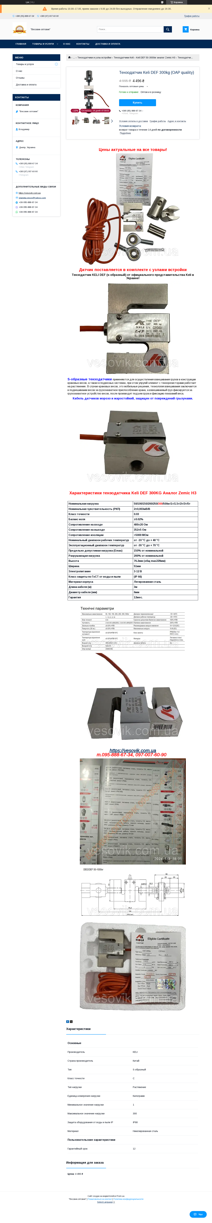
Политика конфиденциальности (128, 1199)
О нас (66, 44)
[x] (71, 1022)
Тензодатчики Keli (124, 57)
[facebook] (67, 1022)
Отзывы (20, 77)
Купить (137, 102)
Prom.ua (120, 1196)
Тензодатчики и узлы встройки (94, 57)
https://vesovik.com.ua (133, 750)
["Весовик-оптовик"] (20, 35)
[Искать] (168, 29)
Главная (21, 44)
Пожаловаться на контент (100, 1199)
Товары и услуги (43, 44)
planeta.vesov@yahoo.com (32, 197)
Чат (201, 1214)
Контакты (82, 44)
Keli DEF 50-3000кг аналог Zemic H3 (155, 57)
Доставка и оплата (107, 44)
